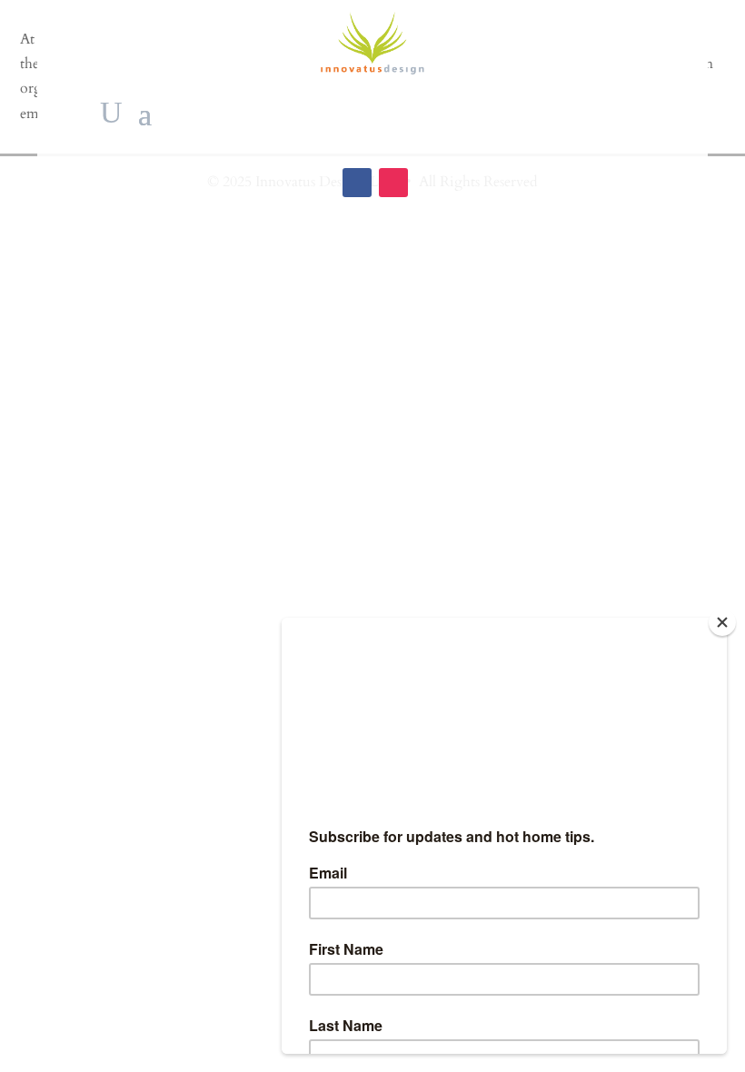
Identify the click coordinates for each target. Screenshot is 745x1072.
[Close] (722, 622)
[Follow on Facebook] (357, 182)
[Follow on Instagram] (393, 182)
